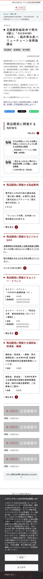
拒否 (21, 557)
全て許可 (21, 567)
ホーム (6, 14)
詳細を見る (9, 575)
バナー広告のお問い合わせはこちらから (21, 474)
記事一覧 (13, 14)
